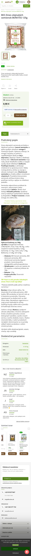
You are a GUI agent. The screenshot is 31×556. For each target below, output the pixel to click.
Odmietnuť (16, 553)
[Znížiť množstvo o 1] (4, 115)
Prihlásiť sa (7, 478)
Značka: (11, 66)
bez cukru (18, 358)
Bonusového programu (20, 109)
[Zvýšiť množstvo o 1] (11, 115)
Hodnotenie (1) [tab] (14, 134)
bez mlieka (25, 358)
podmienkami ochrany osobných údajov (12, 483)
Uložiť (5, 91)
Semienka (25, 343)
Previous (2, 428)
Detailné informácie (6, 79)
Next (29, 428)
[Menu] (2, 2)
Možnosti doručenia (11, 100)
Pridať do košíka (20, 115)
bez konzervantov (20, 360)
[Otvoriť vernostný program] (27, 552)
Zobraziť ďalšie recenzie (22, 421)
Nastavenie (15, 545)
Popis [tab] (5, 134)
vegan (26, 361)
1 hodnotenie (10, 69)
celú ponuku (14, 280)
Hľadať (26, 6)
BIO (27, 360)
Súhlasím (15, 549)
